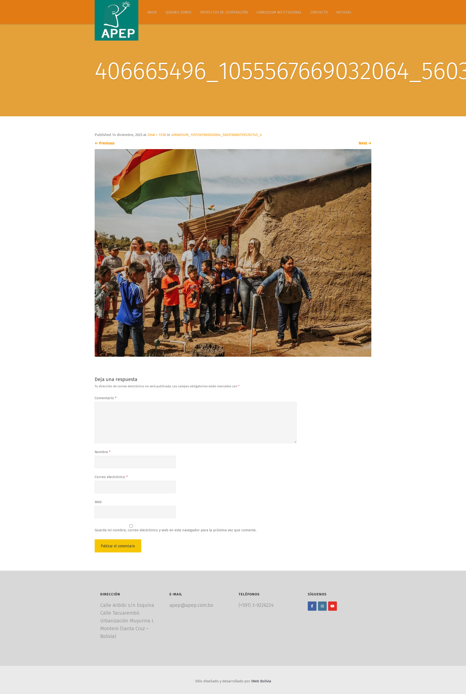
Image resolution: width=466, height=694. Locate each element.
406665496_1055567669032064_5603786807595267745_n (216, 135)
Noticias (344, 12)
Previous (105, 143)
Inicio (152, 12)
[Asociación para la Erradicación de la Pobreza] (116, 20)
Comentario (105, 398)
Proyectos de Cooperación (224, 12)
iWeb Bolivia (261, 681)
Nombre (103, 452)
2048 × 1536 (156, 135)
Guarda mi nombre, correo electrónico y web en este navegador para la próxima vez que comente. (176, 530)
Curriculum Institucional (279, 12)
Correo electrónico (111, 477)
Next (365, 143)
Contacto (319, 12)
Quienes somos (179, 12)
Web (98, 502)
